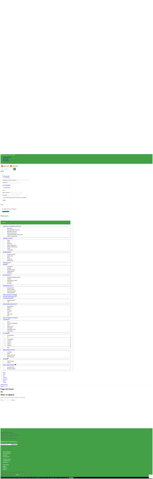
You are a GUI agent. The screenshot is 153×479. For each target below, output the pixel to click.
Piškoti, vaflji (9, 314)
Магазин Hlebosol (7, 451)
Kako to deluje (6, 160)
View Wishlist (5, 211)
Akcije (4, 374)
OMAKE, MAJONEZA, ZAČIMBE (9, 294)
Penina (8, 248)
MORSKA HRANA (6, 252)
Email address (6, 192)
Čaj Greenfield (10, 339)
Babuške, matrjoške (11, 368)
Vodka (8, 240)
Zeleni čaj (9, 343)
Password (5, 182)
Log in (4, 190)
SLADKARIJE (5, 319)
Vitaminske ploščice (11, 329)
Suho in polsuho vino (11, 245)
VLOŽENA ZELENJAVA (7, 298)
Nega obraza (10, 228)
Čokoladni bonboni (11, 269)
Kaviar (8, 257)
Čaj (8, 337)
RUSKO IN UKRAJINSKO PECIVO (9, 304)
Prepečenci (9, 310)
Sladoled (9, 278)
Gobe (8, 301)
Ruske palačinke (10, 287)
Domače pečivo (10, 306)
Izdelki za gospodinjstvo (12, 236)
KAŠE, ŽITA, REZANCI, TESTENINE (10, 317)
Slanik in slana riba (11, 254)
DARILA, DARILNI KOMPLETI (9, 364)
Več (72, 477)
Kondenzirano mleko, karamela (13, 277)
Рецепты (5, 469)
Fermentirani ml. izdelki (12, 280)
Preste (8, 309)
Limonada (9, 352)
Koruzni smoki (10, 326)
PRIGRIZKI (5, 358)
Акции (4, 466)
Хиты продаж (6, 464)
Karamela (9, 268)
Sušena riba (9, 259)
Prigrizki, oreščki (10, 361)
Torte (8, 312)
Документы (5, 462)
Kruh (8, 315)
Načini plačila (5, 159)
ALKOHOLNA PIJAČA (7, 238)
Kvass (8, 353)
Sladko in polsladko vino (12, 246)
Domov (4, 372)
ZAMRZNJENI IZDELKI (7, 285)
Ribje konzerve (10, 260)
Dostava (4, 380)
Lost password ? (6, 185)
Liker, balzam (10, 249)
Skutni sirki (9, 281)
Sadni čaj (9, 345)
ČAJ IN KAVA (5, 333)
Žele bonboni (10, 266)
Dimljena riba (10, 255)
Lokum (8, 324)
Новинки (5, 467)
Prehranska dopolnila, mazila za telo (14, 234)
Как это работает (7, 453)
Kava (8, 347)
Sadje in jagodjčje (11, 292)
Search (13, 400)
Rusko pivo (9, 243)
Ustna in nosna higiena (12, 233)
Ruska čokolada (10, 271)
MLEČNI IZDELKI (6, 275)
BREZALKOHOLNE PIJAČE (8, 349)
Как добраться (6, 456)
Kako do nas (5, 378)
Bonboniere (9, 272)
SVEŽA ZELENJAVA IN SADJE (9, 296)
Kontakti (4, 382)
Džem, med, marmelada (12, 323)
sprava (17, 474)
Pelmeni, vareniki (10, 289)
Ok (70, 477)
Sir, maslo (9, 283)
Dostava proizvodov (7, 157)
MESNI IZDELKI (6, 262)
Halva (8, 321)
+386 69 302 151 (4, 384)
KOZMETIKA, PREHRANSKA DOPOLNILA (11, 226)
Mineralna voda (10, 356)
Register (4, 200)
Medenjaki (9, 307)
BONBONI (5, 264)
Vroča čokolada (10, 335)
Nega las (13, 229)
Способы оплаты (6, 460)
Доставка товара (7, 459)
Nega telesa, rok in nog (12, 231)
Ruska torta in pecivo (11, 291)
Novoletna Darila (10, 367)
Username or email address (9, 180)
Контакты (5, 455)
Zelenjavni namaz (11, 300)
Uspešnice (5, 377)
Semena (9, 362)
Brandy (8, 242)
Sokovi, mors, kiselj (11, 355)
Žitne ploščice (10, 331)
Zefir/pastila (9, 327)
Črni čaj (8, 342)
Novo (4, 375)
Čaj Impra (9, 340)
